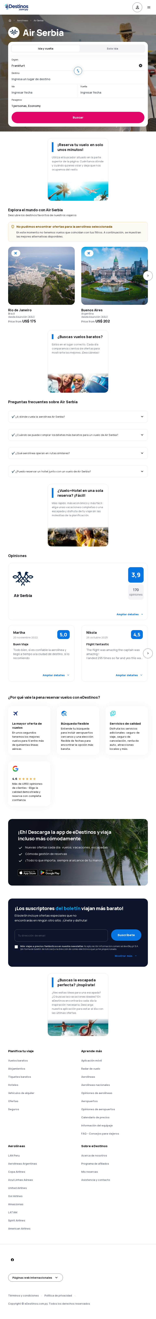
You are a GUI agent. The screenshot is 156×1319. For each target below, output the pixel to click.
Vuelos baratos (18, 1060)
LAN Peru (14, 1155)
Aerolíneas (22, 20)
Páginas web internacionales (32, 1277)
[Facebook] (12, 1260)
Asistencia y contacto (95, 1180)
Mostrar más (123, 956)
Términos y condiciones (23, 1295)
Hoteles (13, 1085)
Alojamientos (16, 1068)
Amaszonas (15, 1204)
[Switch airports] (78, 71)
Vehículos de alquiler (21, 1093)
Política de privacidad (58, 1295)
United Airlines (17, 1188)
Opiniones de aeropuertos (98, 1109)
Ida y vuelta (45, 48)
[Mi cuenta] (137, 7)
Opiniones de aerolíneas (96, 1093)
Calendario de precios (95, 1117)
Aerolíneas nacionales (95, 1085)
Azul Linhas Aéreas (20, 1180)
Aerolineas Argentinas (22, 1163)
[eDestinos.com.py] (9, 20)
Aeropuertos (89, 1101)
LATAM (12, 1212)
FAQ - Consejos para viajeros (100, 1133)
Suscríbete (126, 935)
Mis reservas (89, 1172)
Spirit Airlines (16, 1220)
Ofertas (13, 1101)
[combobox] (74, 65)
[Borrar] (140, 65)
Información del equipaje (97, 1125)
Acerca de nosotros (94, 1155)
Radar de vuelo (90, 1068)
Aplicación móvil (91, 1060)
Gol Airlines (15, 1196)
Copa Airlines (16, 1172)
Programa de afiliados (95, 1163)
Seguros (13, 1109)
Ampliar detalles (128, 614)
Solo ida (112, 48)
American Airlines (19, 1228)
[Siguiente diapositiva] (148, 276)
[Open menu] (149, 7)
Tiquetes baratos (19, 1077)
